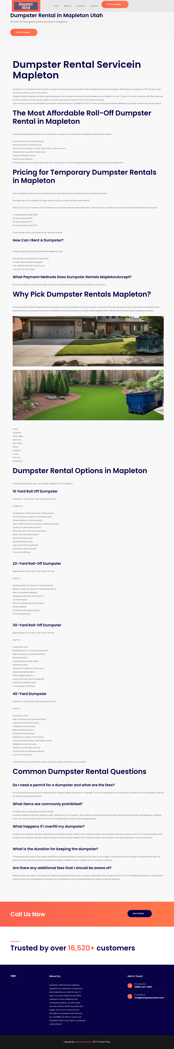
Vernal (15, 429)
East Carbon (18, 443)
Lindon (15, 454)
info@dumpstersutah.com (149, 997)
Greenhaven (17, 461)
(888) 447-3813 (143, 986)
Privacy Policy (104, 1042)
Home (56, 6)
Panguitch (17, 450)
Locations (94, 6)
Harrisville (17, 440)
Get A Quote (138, 913)
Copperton (17, 433)
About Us (67, 6)
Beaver (15, 447)
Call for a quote (114, 4)
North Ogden (18, 436)
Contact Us (80, 6)
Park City (16, 457)
